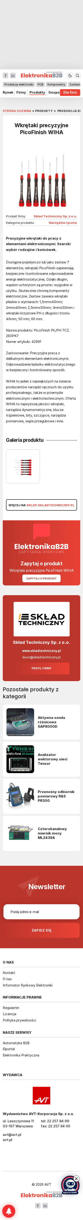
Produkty (37, 93)
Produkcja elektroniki (18, 84)
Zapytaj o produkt (41, 578)
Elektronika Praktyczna (21, 1055)
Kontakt (9, 972)
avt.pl (7, 1140)
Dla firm (70, 93)
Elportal (9, 1049)
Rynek (8, 93)
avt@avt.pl (12, 1134)
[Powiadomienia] (8, 1211)
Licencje (9, 1014)
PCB (40, 84)
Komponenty (56, 84)
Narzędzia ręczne (63, 222)
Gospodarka (58, 93)
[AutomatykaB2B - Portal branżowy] (42, 1195)
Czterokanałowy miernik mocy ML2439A (52, 833)
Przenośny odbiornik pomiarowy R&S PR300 (56, 796)
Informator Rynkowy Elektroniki (28, 985)
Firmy (21, 93)
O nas (7, 979)
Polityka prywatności (19, 1020)
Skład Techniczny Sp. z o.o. (55, 216)
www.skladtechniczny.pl (41, 651)
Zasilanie (75, 84)
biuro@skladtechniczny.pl (42, 657)
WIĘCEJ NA (41, 505)
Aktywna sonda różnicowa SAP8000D (51, 722)
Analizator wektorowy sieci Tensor (52, 759)
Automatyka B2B (16, 1043)
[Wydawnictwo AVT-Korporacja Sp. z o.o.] (41, 1095)
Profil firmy (41, 668)
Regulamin (11, 1007)
